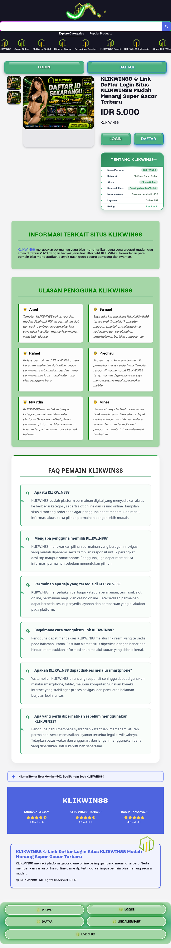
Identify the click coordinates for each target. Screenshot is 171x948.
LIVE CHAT (88, 935)
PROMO (47, 910)
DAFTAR (127, 67)
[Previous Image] (26, 112)
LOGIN (44, 67)
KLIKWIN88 (26, 249)
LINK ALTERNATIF (129, 923)
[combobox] (81, 26)
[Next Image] (90, 112)
